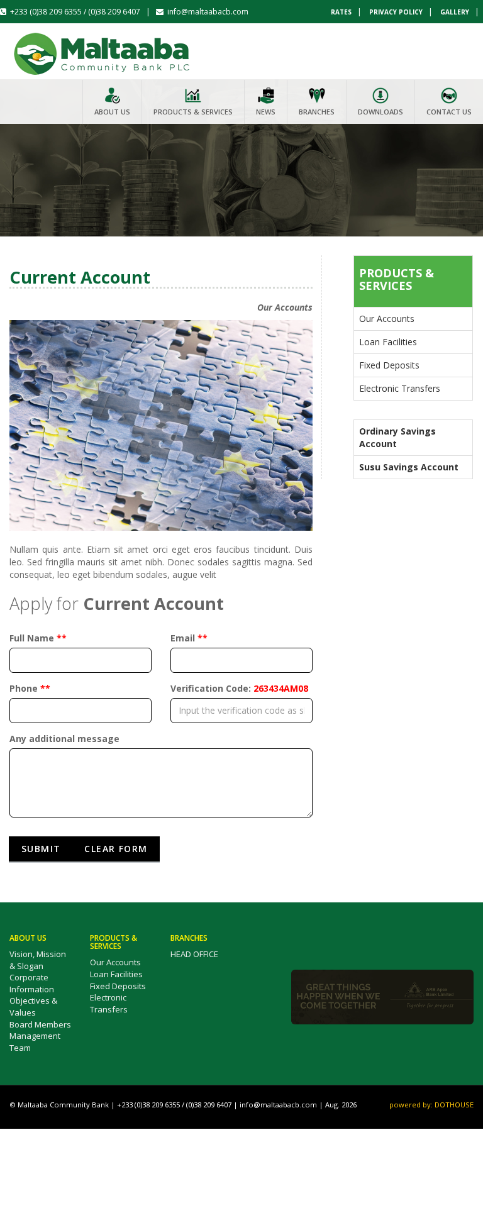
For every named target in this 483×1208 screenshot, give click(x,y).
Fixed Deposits (389, 365)
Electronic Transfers (399, 388)
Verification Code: (239, 688)
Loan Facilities (388, 342)
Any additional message (64, 739)
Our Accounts (386, 318)
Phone (29, 688)
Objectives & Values (33, 1006)
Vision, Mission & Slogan (37, 960)
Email (189, 638)
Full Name (38, 638)
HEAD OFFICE (194, 954)
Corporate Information (31, 983)
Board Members (40, 1024)
